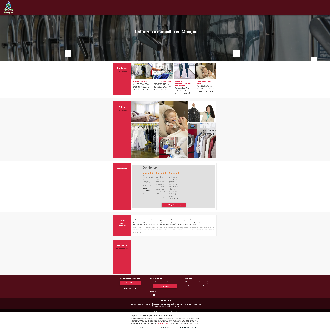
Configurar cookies (165, 327)
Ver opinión (146, 194)
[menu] (326, 7)
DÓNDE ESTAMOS (122, 249)
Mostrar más (137, 232)
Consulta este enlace (163, 323)
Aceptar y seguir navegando (188, 327)
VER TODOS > (122, 71)
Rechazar (141, 327)
